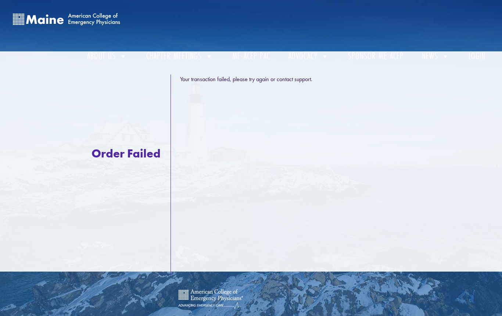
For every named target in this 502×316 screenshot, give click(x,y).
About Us (101, 56)
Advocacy (303, 56)
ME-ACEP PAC (251, 56)
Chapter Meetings (174, 56)
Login (477, 56)
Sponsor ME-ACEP (376, 56)
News (430, 56)
